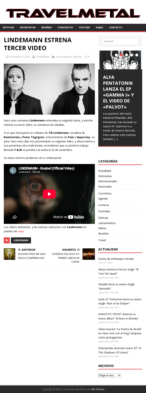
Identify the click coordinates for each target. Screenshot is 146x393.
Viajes (99, 27)
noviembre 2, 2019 (19, 56)
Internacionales (107, 181)
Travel (102, 240)
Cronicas (103, 205)
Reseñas (46, 27)
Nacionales (105, 186)
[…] (116, 139)
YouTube (84, 27)
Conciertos (65, 27)
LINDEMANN (21, 240)
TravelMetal (42, 56)
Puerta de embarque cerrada (116, 259)
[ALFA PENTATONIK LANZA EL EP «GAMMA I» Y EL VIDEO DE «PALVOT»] (120, 60)
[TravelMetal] (73, 21)
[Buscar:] (120, 41)
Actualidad (104, 171)
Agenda (103, 198)
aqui (21, 231)
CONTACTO (115, 27)
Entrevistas (28, 27)
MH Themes (98, 389)
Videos (102, 228)
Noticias (8, 27)
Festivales (104, 211)
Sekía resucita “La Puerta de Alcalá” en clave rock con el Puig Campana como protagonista (120, 333)
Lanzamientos (64, 56)
